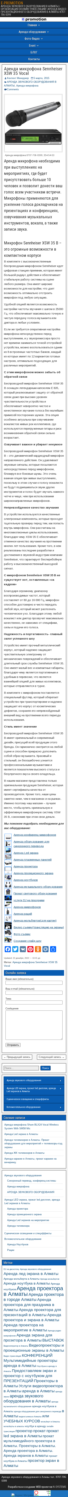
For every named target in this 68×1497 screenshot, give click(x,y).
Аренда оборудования (32, 32)
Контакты (34, 59)
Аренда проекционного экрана (33, 873)
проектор (23, 1431)
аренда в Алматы (38, 1391)
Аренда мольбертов (49, 1279)
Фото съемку (22, 934)
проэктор (36, 1460)
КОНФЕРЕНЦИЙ (37, 1355)
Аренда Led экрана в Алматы (21, 1134)
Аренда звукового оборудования (24, 1080)
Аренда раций (23, 913)
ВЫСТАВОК (53, 1340)
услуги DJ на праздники (29, 900)
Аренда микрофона (27, 85)
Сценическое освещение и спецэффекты (28, 1099)
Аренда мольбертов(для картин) (35, 920)
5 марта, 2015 (41, 78)
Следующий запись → (51, 1057)
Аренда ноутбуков (26, 880)
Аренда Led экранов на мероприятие (28, 1220)
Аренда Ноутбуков (17, 1244)
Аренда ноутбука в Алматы (27, 1283)
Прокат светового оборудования (35, 893)
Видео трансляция (12, 1356)
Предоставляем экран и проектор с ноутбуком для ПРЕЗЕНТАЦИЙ (30, 1375)
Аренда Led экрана (26, 852)
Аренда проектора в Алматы (33, 1291)
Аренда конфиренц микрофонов (35, 834)
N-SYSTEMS (59, 1487)
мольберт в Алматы (50, 1421)
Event (32, 45)
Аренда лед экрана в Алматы (31, 1273)
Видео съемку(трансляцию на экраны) (39, 927)
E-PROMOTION (12, 3)
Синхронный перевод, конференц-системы (31, 1180)
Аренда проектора (26, 866)
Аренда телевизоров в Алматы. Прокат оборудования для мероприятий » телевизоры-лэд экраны (33, 1143)
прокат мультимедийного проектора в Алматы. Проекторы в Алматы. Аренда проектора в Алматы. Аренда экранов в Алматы (30, 1446)
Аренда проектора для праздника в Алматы (29, 1304)
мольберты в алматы (14, 1426)
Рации (10, 1250)
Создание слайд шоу (28, 940)
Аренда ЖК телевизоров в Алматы (24, 1152)
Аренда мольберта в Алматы (21, 1278)
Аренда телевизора (18, 1225)
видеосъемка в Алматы (30, 1416)
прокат (39, 1431)
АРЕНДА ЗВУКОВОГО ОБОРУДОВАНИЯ (30, 1192)
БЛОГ (34, 52)
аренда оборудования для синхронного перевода (37, 1411)
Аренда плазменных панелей (33, 859)
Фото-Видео (32, 38)
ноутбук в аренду (35, 1426)
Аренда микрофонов (27, 907)
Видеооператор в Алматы (16, 1346)
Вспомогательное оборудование (23, 1107)
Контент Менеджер (18, 78)
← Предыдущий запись (17, 1057)
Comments (13, 89)
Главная (32, 25)
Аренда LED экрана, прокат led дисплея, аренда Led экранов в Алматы (31, 1090)
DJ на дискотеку (11, 1269)
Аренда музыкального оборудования (38, 886)
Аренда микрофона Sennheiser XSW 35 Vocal (33, 71)
